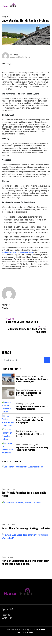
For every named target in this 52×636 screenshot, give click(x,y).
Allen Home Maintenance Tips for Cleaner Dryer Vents (30, 394)
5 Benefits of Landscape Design (22, 321)
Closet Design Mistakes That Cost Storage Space (30, 421)
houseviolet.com (39, 630)
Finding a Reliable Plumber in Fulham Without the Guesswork (32, 407)
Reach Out (6, 615)
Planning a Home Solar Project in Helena (30, 435)
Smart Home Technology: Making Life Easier (26, 528)
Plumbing (19, 404)
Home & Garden (22, 445)
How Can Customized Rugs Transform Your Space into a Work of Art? (25, 562)
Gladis (15, 55)
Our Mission (7, 618)
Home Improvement (23, 376)
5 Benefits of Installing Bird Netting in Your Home (26, 330)
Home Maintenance (23, 390)
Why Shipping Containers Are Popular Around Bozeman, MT (32, 380)
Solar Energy (20, 431)
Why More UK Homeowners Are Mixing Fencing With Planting (32, 448)
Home (5, 16)
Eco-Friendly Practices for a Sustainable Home (24, 494)
